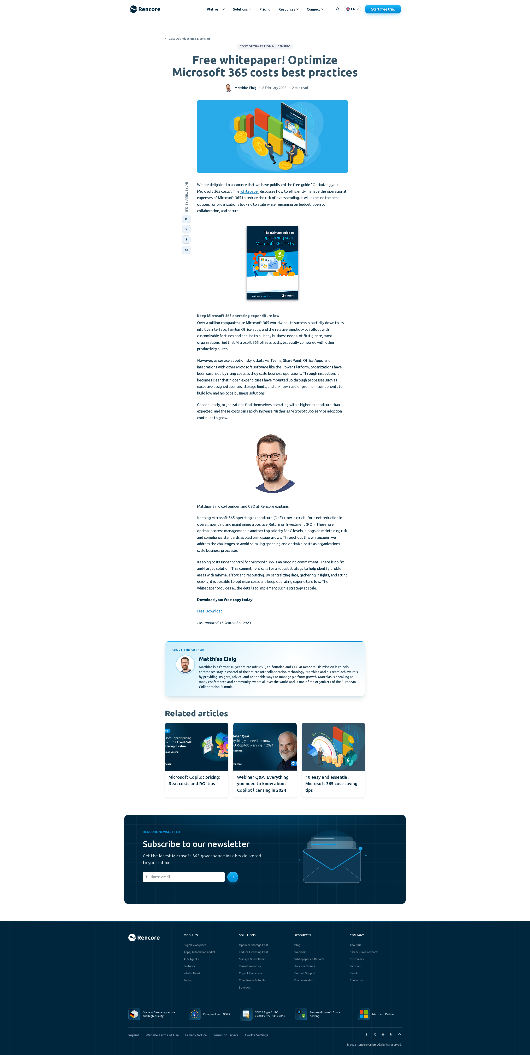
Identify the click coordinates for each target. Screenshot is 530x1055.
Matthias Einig (246, 88)
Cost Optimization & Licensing (187, 38)
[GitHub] (400, 1034)
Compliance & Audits (252, 980)
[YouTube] (383, 1034)
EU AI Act (245, 987)
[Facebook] (366, 1034)
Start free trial (383, 9)
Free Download (210, 611)
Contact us (357, 980)
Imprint (133, 1035)
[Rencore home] (144, 9)
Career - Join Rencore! (364, 952)
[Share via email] (186, 250)
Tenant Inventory (250, 966)
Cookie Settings (256, 1035)
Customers (357, 959)
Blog (297, 945)
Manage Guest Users (252, 959)
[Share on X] (186, 229)
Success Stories (304, 966)
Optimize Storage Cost (253, 945)
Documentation (304, 980)
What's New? (192, 973)
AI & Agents (191, 959)
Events (354, 973)
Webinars (300, 952)
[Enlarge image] (272, 263)
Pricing (264, 9)
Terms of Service (225, 1035)
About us (355, 945)
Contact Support (305, 973)
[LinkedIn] (391, 1034)
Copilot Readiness (250, 973)
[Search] (338, 9)
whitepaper (249, 191)
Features (189, 966)
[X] (375, 1034)
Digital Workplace (195, 945)
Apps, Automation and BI (199, 952)
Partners (355, 966)
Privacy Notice (196, 1035)
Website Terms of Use (162, 1035)
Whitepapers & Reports (309, 959)
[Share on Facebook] (186, 239)
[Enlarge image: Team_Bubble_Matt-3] (272, 462)
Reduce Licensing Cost (253, 952)
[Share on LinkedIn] (186, 219)
